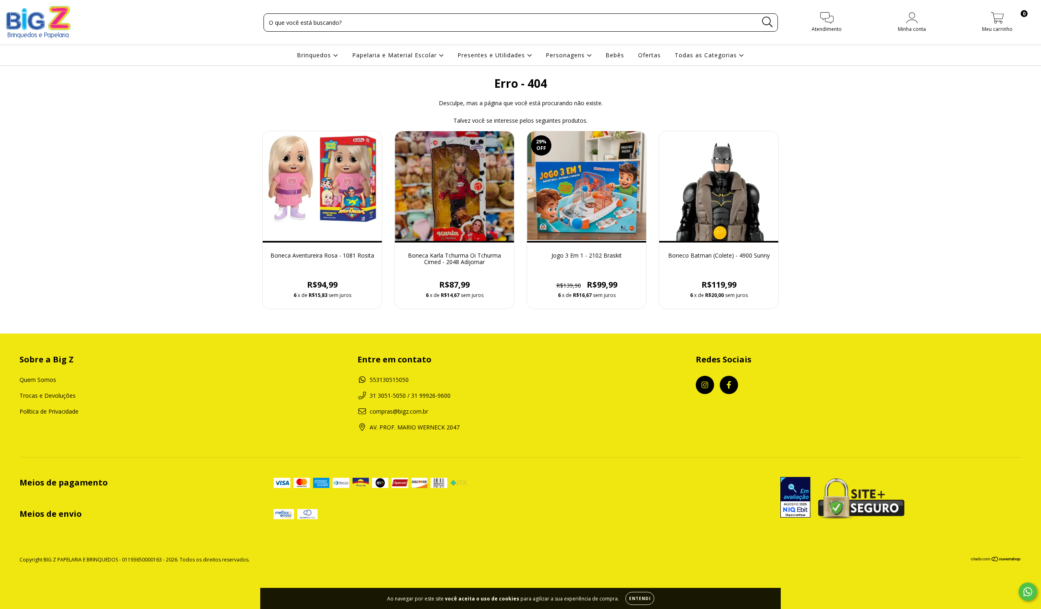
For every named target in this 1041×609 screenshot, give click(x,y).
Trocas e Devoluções (48, 395)
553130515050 (389, 380)
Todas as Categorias (707, 55)
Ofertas (649, 55)
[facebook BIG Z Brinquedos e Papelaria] (729, 385)
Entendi (640, 598)
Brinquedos (315, 55)
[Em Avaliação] (795, 498)
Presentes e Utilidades (492, 55)
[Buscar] (767, 22)
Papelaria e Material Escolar (395, 55)
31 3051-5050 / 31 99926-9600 (410, 395)
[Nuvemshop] (996, 560)
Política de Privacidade (49, 411)
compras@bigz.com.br (399, 411)
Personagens (566, 55)
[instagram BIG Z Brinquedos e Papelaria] (705, 385)
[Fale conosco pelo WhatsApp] (1028, 592)
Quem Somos (38, 380)
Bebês (614, 55)
